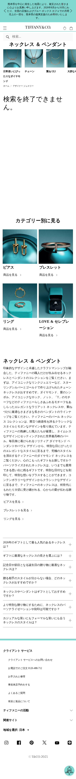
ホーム (6, 86)
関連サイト (10, 720)
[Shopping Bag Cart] (71, 28)
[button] (4, 28)
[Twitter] (45, 743)
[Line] (70, 743)
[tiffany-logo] (38, 28)
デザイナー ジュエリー (23, 86)
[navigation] (4, 28)
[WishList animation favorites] (64, 28)
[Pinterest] (33, 743)
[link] (38, 544)
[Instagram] (7, 743)
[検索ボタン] (7, 37)
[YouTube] (58, 743)
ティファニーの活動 (16, 710)
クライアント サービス (17, 650)
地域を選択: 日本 (14, 729)
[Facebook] (20, 743)
